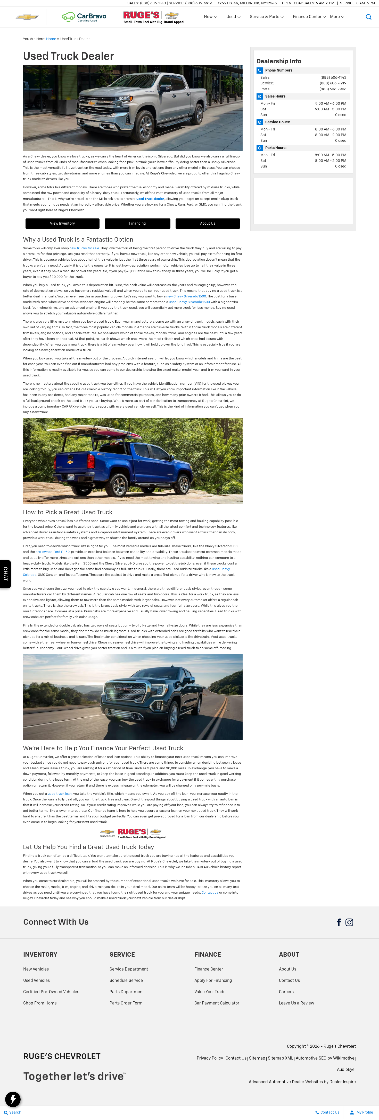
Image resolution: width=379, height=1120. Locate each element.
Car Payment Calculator (216, 1003)
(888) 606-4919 (333, 83)
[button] (368, 17)
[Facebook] (339, 922)
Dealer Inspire (342, 1082)
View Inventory (62, 223)
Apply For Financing (213, 981)
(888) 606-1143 (333, 78)
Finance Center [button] (307, 18)
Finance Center (208, 969)
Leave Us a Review (296, 1003)
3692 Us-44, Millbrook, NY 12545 (247, 3)
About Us (207, 223)
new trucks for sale (84, 248)
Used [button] (231, 18)
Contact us (210, 892)
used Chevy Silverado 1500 (189, 302)
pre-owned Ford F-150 (53, 552)
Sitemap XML (280, 1058)
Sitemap (257, 1058)
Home (51, 39)
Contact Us (289, 981)
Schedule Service (126, 981)
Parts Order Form (126, 1003)
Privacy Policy (210, 1058)
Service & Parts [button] (264, 18)
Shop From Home (40, 1003)
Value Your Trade (210, 992)
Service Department (129, 969)
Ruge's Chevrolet (340, 1047)
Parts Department (127, 992)
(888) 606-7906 (332, 89)
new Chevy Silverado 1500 (186, 296)
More (335, 18)
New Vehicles (36, 969)
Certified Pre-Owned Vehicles (51, 992)
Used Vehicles (36, 981)
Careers (286, 992)
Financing (137, 223)
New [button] (209, 18)
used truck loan (60, 794)
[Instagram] (349, 922)
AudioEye (346, 1070)
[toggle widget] (13, 1099)
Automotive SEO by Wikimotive (325, 1058)
